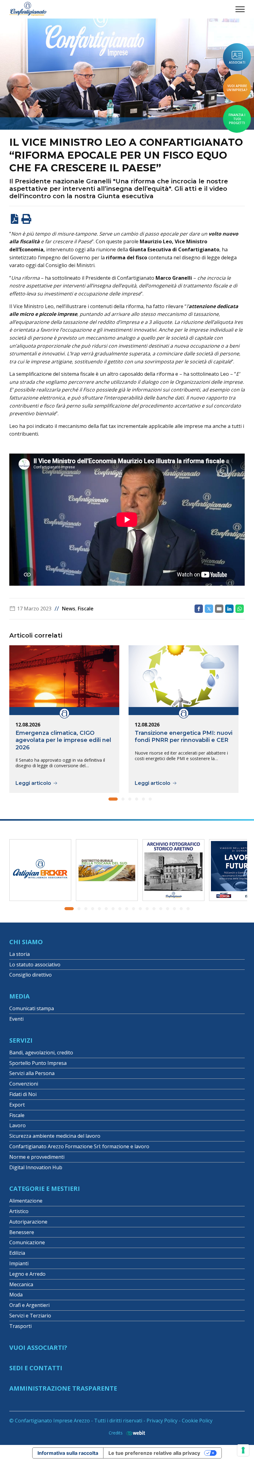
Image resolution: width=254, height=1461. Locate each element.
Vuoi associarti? (38, 1347)
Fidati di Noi (23, 1094)
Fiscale (86, 608)
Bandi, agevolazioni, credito (41, 1052)
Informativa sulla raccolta (67, 1453)
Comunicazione (27, 1242)
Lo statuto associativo (34, 964)
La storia (19, 954)
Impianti (18, 1263)
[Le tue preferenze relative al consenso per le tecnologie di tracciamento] (243, 1450)
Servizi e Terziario (30, 1315)
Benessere (21, 1232)
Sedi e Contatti (35, 1368)
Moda (16, 1294)
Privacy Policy (162, 1420)
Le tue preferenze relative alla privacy (154, 1453)
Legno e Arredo (27, 1274)
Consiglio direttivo (30, 974)
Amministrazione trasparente (63, 1388)
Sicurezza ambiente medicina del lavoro (54, 1135)
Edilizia (17, 1253)
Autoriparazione (28, 1221)
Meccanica (21, 1284)
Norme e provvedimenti (36, 1156)
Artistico (18, 1211)
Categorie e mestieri (44, 1188)
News (68, 608)
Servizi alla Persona (32, 1073)
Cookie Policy (197, 1420)
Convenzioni (23, 1083)
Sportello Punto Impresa (38, 1063)
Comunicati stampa (31, 1008)
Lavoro (17, 1125)
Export (17, 1104)
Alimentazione (25, 1200)
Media (19, 996)
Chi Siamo (26, 942)
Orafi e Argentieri (29, 1305)
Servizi (21, 1040)
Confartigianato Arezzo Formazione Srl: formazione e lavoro (79, 1146)
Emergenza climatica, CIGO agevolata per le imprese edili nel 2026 (63, 740)
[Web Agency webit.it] (134, 1433)
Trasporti (20, 1326)
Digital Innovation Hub (35, 1167)
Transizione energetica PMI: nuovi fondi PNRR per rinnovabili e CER (183, 736)
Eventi (16, 1018)
